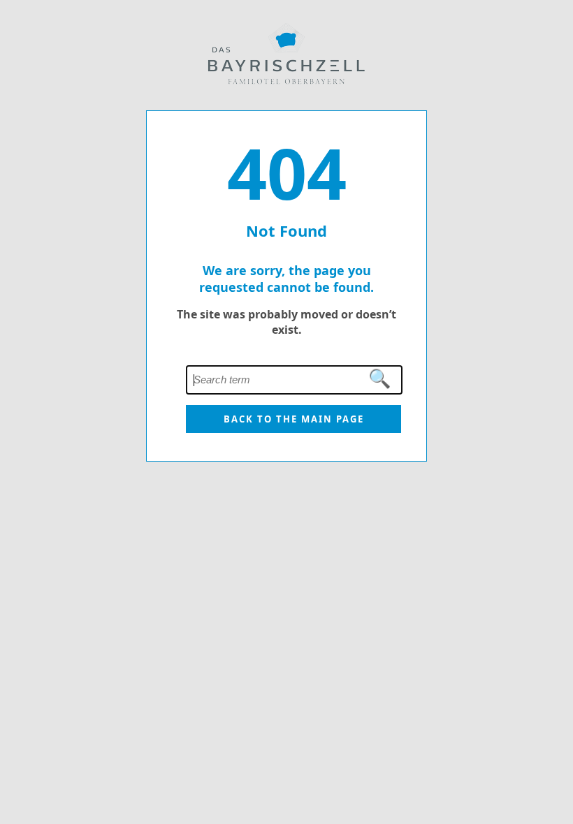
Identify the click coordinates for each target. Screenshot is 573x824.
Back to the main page (294, 419)
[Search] (380, 379)
